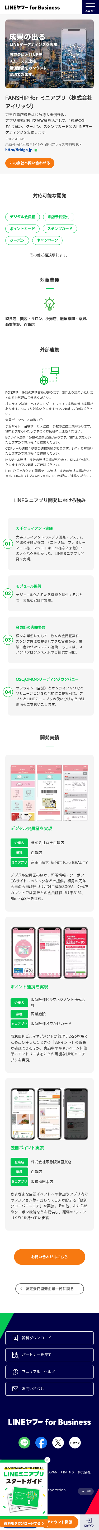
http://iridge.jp (18, 149)
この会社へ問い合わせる (30, 163)
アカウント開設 (59, 1522)
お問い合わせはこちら (49, 1257)
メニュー (90, 11)
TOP (88, 1491)
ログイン (89, 1525)
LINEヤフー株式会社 (76, 1472)
